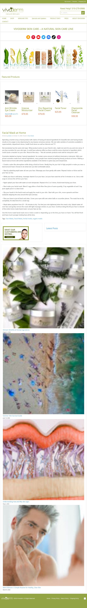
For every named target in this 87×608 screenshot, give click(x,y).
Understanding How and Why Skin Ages (16, 502)
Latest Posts (52, 228)
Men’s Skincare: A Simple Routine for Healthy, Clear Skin (22, 588)
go (83, 13)
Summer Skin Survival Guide (12, 416)
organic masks (37, 219)
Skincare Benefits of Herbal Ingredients (16, 330)
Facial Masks (18, 219)
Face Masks (31, 136)
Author (9, 136)
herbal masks (27, 219)
